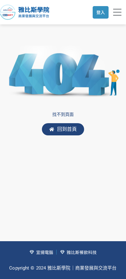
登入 (100, 12)
